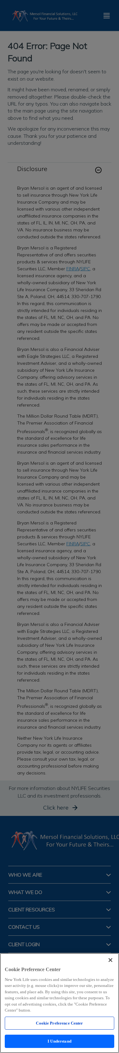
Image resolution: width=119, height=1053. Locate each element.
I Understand (59, 1041)
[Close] (110, 960)
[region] (59, 1003)
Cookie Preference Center (59, 1023)
